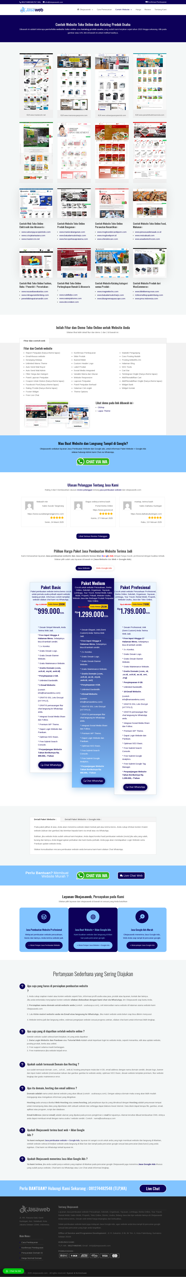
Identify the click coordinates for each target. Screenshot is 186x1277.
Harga (138, 10)
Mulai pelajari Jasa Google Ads (143, 945)
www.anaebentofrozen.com (147, 239)
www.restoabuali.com (144, 235)
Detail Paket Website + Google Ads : (83, 819)
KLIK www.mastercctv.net (36, 115)
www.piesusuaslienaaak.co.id (148, 232)
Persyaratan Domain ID (32, 1253)
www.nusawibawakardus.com (35, 291)
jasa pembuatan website (111, 490)
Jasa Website (84, 568)
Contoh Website (122, 10)
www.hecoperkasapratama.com (73, 239)
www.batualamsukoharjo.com (72, 235)
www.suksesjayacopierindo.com (36, 232)
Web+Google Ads (104, 568)
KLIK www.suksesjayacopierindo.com (112, 115)
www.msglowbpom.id (106, 235)
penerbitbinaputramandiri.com (35, 298)
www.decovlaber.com (69, 302)
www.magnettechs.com (107, 291)
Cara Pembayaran (29, 1242)
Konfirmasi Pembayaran (32, 1247)
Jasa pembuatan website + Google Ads (62, 1140)
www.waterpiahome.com (70, 298)
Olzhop (101, 407)
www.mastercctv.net (31, 239)
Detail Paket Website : (45, 819)
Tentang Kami (161, 10)
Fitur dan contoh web (34, 341)
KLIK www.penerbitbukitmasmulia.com (149, 115)
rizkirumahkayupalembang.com (149, 295)
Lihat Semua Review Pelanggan (93, 536)
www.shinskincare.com (107, 239)
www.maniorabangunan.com (72, 232)
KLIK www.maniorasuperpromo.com (74, 115)
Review (148, 10)
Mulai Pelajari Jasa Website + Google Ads (94, 945)
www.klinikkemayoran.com (147, 291)
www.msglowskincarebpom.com (111, 232)
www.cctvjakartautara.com (33, 235)
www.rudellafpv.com (68, 295)
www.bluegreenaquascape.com (111, 298)
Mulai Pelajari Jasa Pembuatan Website (45, 945)
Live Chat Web (133, 875)
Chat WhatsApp (52, 765)
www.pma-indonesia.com (146, 298)
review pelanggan (84, 490)
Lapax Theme (104, 411)
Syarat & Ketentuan (77, 1273)
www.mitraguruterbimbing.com (35, 295)
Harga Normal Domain (31, 1258)
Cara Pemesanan (104, 10)
